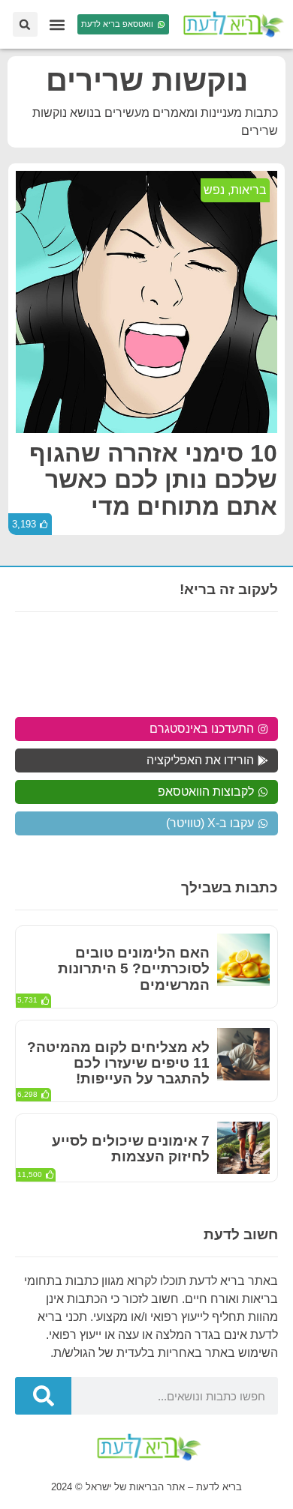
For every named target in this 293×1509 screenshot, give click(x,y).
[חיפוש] (43, 1396)
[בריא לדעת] (231, 24)
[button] (57, 24)
